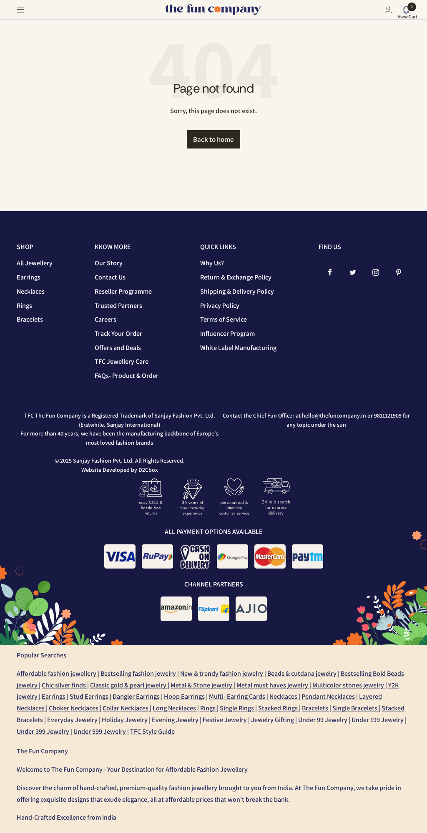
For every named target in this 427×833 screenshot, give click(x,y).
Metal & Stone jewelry (202, 685)
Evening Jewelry (176, 719)
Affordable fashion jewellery (57, 673)
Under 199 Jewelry (378, 719)
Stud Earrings (90, 696)
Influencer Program (227, 333)
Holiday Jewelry (125, 719)
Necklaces (31, 291)
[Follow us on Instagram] (375, 272)
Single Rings (237, 708)
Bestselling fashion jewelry (138, 673)
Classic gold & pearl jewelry (129, 685)
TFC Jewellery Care (121, 361)
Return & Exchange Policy (235, 277)
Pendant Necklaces (328, 696)
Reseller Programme (123, 291)
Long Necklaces (175, 708)
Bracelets (30, 319)
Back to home (213, 139)
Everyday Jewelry (73, 719)
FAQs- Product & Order (126, 375)
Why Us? (212, 263)
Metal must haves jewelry (272, 685)
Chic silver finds (64, 685)
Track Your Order (118, 333)
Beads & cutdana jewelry (302, 673)
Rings (24, 305)
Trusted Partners (118, 305)
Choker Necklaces (74, 708)
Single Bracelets (355, 708)
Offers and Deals (118, 347)
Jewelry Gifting (273, 719)
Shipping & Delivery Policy (237, 291)
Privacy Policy (219, 305)
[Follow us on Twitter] (353, 272)
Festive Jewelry (225, 719)
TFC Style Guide (152, 731)
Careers (105, 319)
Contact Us (110, 277)
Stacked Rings (278, 708)
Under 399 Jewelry (43, 731)
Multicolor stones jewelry (348, 685)
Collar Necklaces (126, 708)
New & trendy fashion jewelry (222, 673)
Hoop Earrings (185, 696)
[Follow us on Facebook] (330, 272)
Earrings (28, 277)
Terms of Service (223, 319)
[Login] (388, 9)
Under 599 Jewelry (100, 731)
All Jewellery (35, 263)
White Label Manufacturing (238, 347)
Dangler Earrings (137, 696)
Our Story (109, 263)
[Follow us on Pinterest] (398, 272)
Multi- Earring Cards (237, 696)
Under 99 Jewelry (323, 719)
